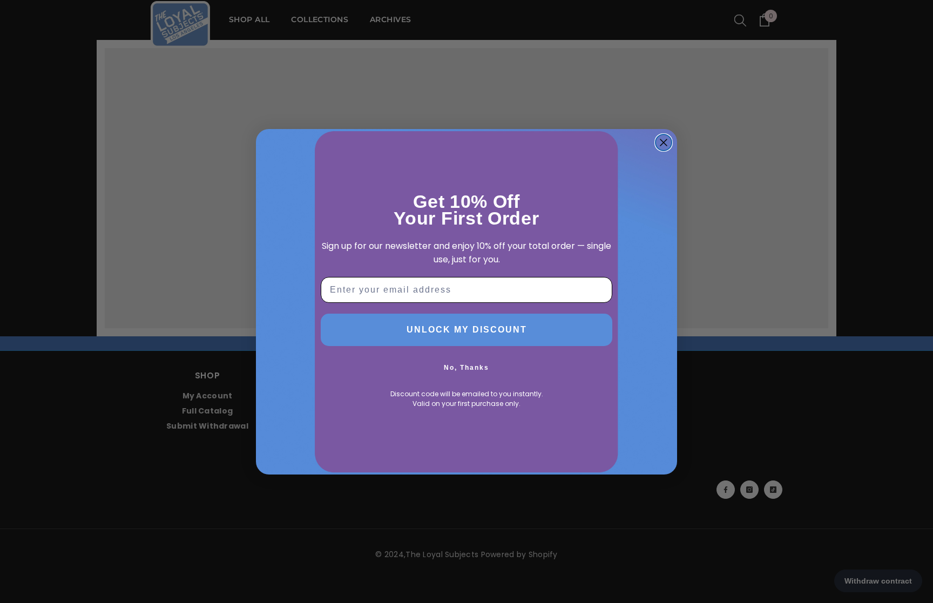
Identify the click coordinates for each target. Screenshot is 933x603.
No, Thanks (466, 367)
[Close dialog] (663, 142)
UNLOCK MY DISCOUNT (467, 329)
